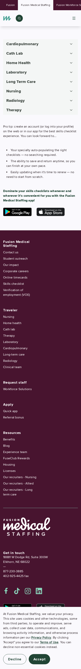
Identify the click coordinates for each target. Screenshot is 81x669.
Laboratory (10, 342)
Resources (12, 433)
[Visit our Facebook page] (6, 591)
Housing (9, 465)
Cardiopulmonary (15, 348)
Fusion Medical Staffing (35, 5)
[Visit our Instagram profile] (28, 591)
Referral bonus (13, 417)
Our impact (11, 265)
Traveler (10, 310)
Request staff (15, 382)
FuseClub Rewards (16, 458)
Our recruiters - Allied (18, 483)
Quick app (10, 411)
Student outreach (15, 259)
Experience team (15, 452)
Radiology (10, 361)
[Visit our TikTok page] (17, 591)
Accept (39, 659)
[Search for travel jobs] (19, 18)
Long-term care (14, 355)
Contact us (10, 252)
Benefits (9, 439)
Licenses (9, 471)
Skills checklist (13, 284)
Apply (8, 404)
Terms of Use (49, 642)
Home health (12, 323)
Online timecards (15, 277)
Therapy (9, 336)
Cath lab (9, 329)
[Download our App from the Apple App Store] (50, 212)
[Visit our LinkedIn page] (39, 591)
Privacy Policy (41, 638)
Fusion (10, 5)
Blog (6, 446)
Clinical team (12, 367)
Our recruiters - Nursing (19, 477)
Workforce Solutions (17, 389)
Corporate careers (16, 271)
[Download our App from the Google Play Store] (17, 212)
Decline (14, 659)
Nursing (8, 317)
